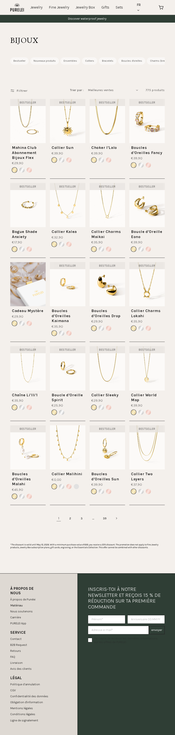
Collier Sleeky (104, 395)
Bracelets (107, 60)
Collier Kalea (64, 231)
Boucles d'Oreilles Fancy (146, 150)
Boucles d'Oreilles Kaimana (61, 315)
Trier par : (77, 90)
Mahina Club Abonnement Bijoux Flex (24, 152)
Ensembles (70, 60)
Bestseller (19, 60)
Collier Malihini (67, 474)
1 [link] (59, 518)
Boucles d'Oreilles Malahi (21, 479)
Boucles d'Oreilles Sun (105, 476)
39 (105, 518)
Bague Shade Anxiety (24, 234)
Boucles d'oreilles (131, 60)
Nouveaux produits (45, 60)
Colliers (89, 60)
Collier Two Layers (142, 476)
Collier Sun (63, 147)
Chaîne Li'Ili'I (25, 395)
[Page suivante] (116, 518)
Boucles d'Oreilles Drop (106, 313)
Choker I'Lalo (104, 147)
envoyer (156, 630)
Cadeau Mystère (27, 310)
